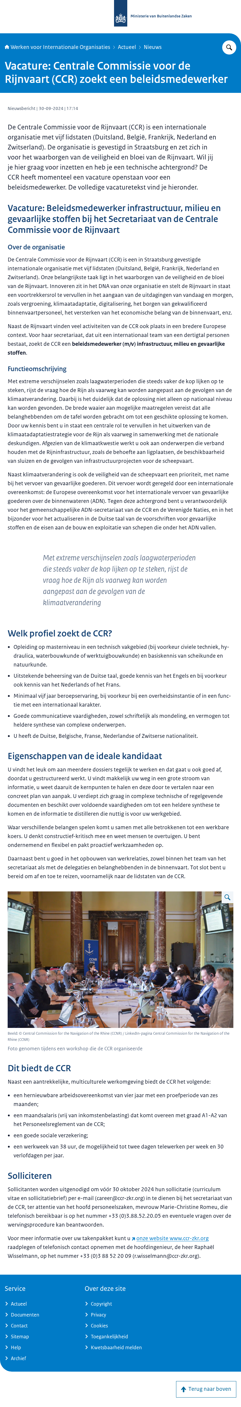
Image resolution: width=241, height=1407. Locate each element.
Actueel (127, 47)
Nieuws (153, 47)
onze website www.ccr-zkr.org (172, 1238)
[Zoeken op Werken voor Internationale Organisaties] (229, 47)
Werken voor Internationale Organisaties (60, 47)
